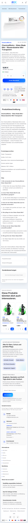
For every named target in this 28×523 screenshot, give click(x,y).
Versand (11, 69)
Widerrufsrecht (6, 474)
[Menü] (2, 2)
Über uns (4, 455)
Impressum (5, 469)
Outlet (4, 452)
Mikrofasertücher (12, 8)
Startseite (4, 8)
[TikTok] (17, 517)
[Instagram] (10, 517)
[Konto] (22, 2)
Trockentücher (21, 8)
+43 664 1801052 (10, 415)
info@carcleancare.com (12, 417)
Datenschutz (5, 471)
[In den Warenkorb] (12, 329)
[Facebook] (14, 517)
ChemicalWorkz (6, 42)
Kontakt (4, 457)
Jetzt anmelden (8, 394)
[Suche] (5, 2)
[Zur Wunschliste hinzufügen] (23, 76)
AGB (4, 476)
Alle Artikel (5, 450)
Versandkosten (6, 463)
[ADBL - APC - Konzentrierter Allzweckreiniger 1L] (8, 309)
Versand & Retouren (7, 460)
